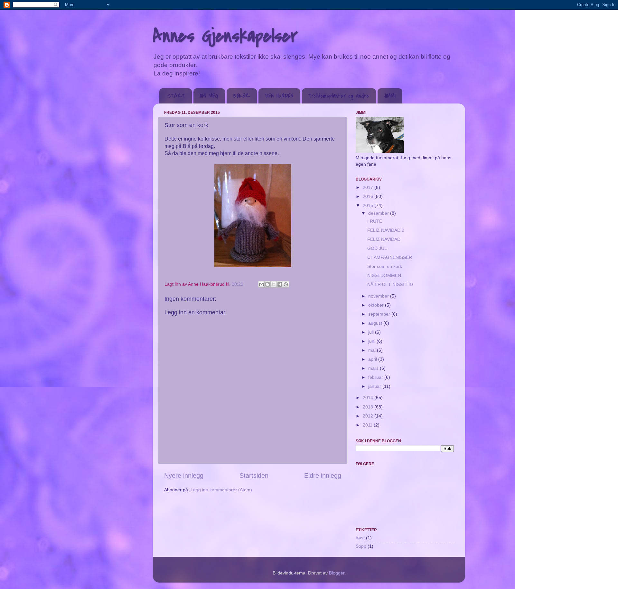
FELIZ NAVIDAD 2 (385, 230)
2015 (368, 205)
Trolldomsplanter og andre (338, 96)
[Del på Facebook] (279, 284)
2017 (368, 187)
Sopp (361, 546)
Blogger (336, 572)
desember (379, 213)
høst (360, 537)
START (176, 96)
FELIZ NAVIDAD (383, 239)
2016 (368, 196)
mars (374, 368)
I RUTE (374, 221)
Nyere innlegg (183, 475)
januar (375, 386)
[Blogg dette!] (267, 284)
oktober (376, 305)
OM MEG (209, 96)
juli (371, 332)
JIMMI (390, 96)
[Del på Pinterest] (286, 284)
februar (376, 377)
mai (372, 350)
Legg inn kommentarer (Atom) (221, 489)
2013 (368, 406)
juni (372, 341)
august (375, 323)
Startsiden (253, 475)
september (379, 314)
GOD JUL (377, 248)
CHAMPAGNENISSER (389, 257)
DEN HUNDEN (279, 96)
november (379, 296)
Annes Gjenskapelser (225, 36)
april (373, 359)
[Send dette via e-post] (261, 284)
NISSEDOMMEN (384, 275)
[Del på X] (273, 284)
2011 (368, 424)
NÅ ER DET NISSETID (390, 284)
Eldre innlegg (322, 475)
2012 (368, 415)
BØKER (241, 96)
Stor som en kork (384, 266)
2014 (368, 397)
